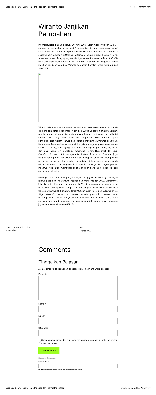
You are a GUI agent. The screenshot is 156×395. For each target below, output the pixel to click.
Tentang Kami (145, 7)
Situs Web (43, 328)
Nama (42, 303)
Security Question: (47, 358)
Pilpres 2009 (85, 231)
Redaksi (132, 7)
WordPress (146, 388)
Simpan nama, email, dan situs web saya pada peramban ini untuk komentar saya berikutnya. (79, 342)
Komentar (43, 274)
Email (41, 316)
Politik (27, 227)
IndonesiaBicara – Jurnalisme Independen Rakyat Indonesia (34, 6)
